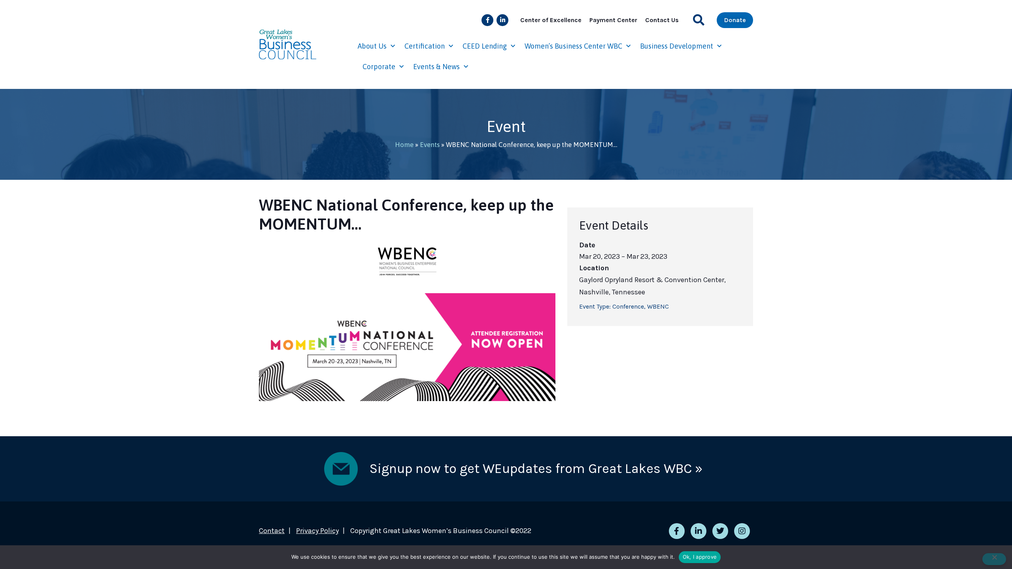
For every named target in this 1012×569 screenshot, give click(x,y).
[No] (994, 559)
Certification (424, 46)
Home (404, 145)
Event (506, 126)
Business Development (676, 46)
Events (430, 145)
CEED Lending (485, 46)
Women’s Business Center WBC (573, 46)
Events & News (436, 66)
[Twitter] (720, 531)
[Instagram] (742, 531)
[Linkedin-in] (502, 20)
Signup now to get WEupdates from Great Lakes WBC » (536, 469)
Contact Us (662, 20)
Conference (628, 306)
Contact (272, 530)
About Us (372, 46)
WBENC (658, 306)
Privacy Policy (317, 530)
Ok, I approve (700, 557)
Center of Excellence (551, 20)
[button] (699, 20)
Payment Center (613, 20)
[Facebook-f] (487, 20)
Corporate (379, 66)
